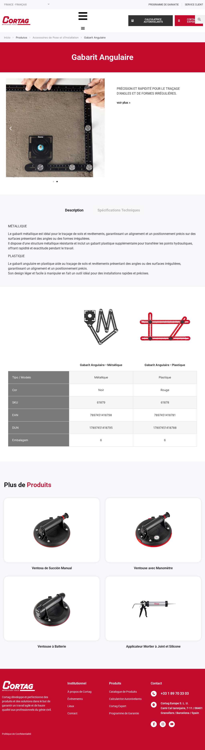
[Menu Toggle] (83, 28)
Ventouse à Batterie (52, 646)
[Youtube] (172, 724)
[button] (10, 128)
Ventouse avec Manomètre (153, 568)
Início (7, 37)
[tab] (74, 210)
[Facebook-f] (154, 724)
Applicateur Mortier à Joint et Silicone (153, 646)
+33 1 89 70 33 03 (175, 693)
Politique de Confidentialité (16, 734)
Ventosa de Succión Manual (52, 568)
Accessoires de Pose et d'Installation (56, 37)
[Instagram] (163, 724)
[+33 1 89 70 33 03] (154, 694)
